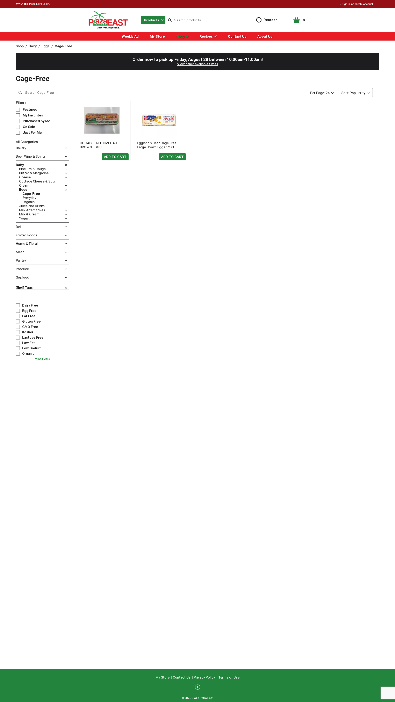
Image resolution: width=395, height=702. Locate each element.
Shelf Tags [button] (24, 287)
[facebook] (197, 687)
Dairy (33, 46)
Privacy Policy (204, 677)
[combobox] (153, 20)
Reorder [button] (270, 20)
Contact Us (182, 677)
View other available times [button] (197, 64)
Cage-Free (63, 46)
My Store (163, 677)
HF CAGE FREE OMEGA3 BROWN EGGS (98, 145)
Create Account (364, 4)
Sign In (346, 4)
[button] (39, 3)
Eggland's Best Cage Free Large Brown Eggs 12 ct (156, 145)
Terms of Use (228, 677)
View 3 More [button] (42, 359)
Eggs (46, 46)
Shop (20, 46)
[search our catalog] (169, 20)
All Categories (27, 142)
